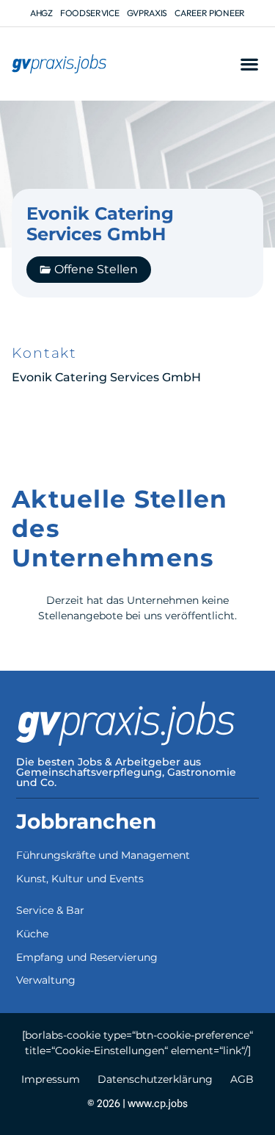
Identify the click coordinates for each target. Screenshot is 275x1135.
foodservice (90, 12)
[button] (249, 64)
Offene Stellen (96, 269)
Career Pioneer (210, 12)
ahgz (41, 12)
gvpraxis (147, 12)
